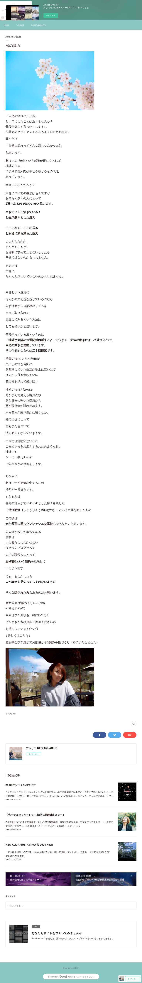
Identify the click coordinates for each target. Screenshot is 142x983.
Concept (20, 25)
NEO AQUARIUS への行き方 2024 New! (29, 844)
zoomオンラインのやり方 (21, 785)
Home (6, 25)
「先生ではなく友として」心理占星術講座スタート (35, 814)
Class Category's (38, 25)
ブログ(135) (11, 713)
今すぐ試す (50, 15)
